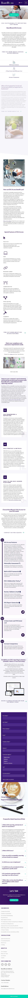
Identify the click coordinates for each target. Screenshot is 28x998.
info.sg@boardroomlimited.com (9, 805)
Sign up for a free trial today (15, 399)
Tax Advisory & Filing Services (7, 923)
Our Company (4, 951)
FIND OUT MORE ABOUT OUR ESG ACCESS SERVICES (13, 52)
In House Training (5, 929)
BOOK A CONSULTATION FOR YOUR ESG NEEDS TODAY (12, 701)
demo (11, 354)
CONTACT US (14, 900)
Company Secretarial (5, 911)
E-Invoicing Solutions (5, 940)
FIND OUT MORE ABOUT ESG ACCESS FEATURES (13, 333)
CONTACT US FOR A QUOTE (13, 532)
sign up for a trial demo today (15, 500)
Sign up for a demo (7, 221)
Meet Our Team (4, 953)
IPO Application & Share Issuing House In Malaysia (12, 921)
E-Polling (3, 944)
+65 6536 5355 (5, 808)
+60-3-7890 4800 (4, 982)
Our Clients (3, 955)
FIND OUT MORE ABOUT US (10, 111)
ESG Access (3, 942)
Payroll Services (4, 917)
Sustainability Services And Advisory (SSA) (10, 931)
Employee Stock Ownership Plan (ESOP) (9, 925)
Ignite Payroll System (5, 938)
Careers (2, 957)
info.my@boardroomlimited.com (7, 988)
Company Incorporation (6, 913)
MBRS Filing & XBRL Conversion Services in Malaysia (12, 927)
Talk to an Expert (14, 14)
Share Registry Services (6, 919)
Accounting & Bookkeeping (7, 915)
